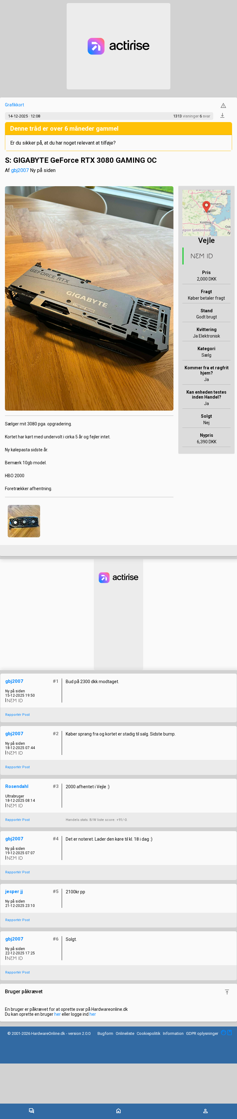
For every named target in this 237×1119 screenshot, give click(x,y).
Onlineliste (125, 1033)
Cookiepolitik (148, 1033)
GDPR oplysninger (202, 1033)
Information (173, 1033)
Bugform (105, 1033)
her (57, 1014)
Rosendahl (16, 786)
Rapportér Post (17, 715)
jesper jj (14, 891)
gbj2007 (20, 170)
